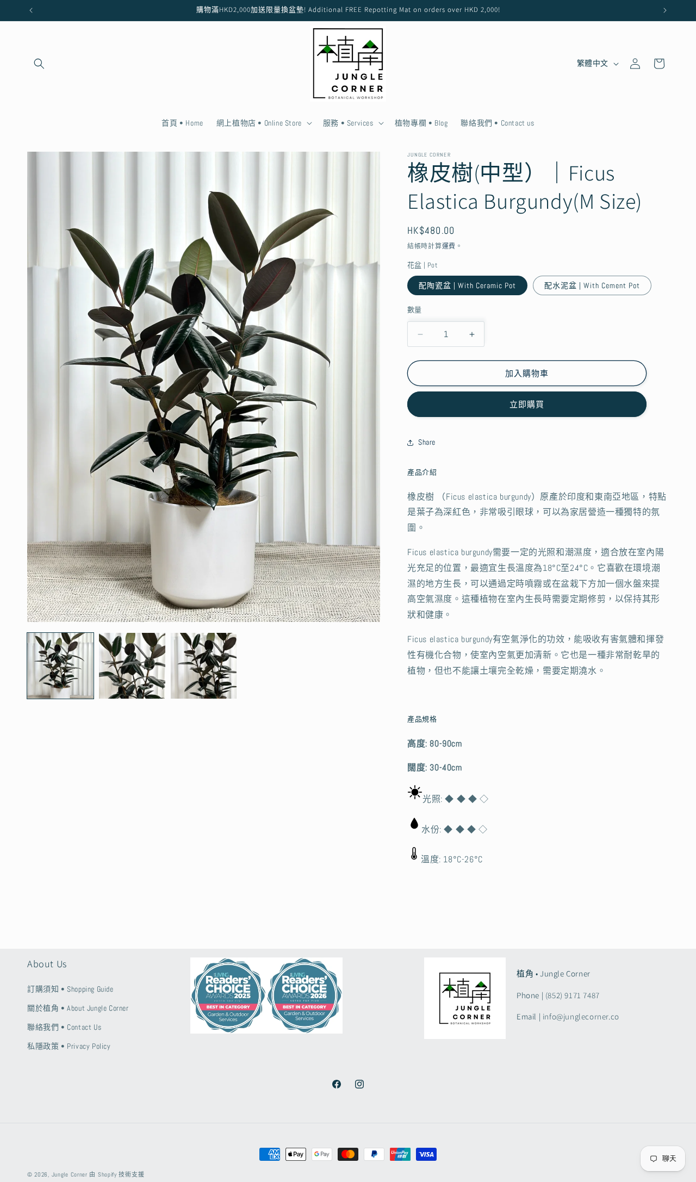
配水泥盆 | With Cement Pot (592, 285)
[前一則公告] (31, 10)
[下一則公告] (665, 10)
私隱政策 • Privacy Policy (69, 1046)
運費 (449, 246)
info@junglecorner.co (581, 1016)
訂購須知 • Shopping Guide (70, 989)
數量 (414, 309)
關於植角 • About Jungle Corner (78, 1008)
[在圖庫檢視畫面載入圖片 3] (204, 666)
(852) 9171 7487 (572, 995)
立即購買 (526, 404)
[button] (39, 64)
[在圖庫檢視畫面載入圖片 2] (132, 666)
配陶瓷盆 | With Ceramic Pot (467, 285)
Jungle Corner (70, 1174)
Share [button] (427, 442)
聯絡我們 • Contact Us (64, 1027)
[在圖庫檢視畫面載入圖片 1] (60, 666)
